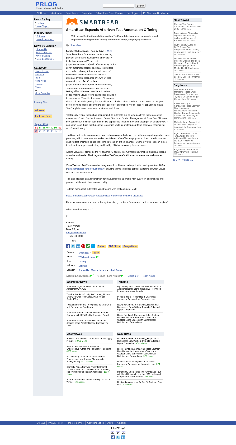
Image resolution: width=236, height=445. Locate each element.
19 (48, 131)
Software (40, 36)
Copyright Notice (95, 423)
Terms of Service (75, 423)
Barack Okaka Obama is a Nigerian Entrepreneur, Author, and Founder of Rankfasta (89, 347)
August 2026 (41, 124)
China (38, 87)
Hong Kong (40, 81)
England (39, 84)
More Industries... (45, 39)
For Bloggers (133, 13)
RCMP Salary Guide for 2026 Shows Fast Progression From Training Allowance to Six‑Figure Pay (86, 359)
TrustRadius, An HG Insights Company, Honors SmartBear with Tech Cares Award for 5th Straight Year (88, 296)
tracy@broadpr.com (76, 232)
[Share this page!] (118, 438)
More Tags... (42, 26)
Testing (40, 23)
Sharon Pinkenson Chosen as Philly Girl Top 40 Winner (187, 75)
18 (52, 131)
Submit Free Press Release (109, 13)
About (110, 423)
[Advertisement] (144, 74)
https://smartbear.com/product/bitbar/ (85, 168)
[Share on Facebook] (68, 246)
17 (56, 131)
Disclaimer (133, 276)
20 (44, 131)
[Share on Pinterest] (83, 246)
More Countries (42, 93)
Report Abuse (148, 276)
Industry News (41, 102)
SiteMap (40, 423)
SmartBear (75, 45)
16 (60, 131)
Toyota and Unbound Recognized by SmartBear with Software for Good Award (89, 306)
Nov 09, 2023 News (183, 160)
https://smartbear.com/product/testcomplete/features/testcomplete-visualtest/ (104, 195)
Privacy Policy (55, 423)
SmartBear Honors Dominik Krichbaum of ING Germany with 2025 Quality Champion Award (88, 314)
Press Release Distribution (50, 8)
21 (40, 131)
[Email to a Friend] (93, 246)
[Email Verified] (97, 257)
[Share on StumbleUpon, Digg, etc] (88, 246)
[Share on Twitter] (73, 246)
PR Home (41, 13)
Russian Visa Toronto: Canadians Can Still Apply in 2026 (187, 26)
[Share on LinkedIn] (78, 246)
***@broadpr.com (87, 257)
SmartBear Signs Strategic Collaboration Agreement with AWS (86, 287)
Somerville (41, 49)
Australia (39, 74)
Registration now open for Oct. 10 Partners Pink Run (186, 150)
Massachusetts (44, 52)
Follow (96, 252)
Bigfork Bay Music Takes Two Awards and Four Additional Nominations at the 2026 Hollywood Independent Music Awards (139, 289)
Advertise (121, 423)
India (37, 77)
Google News (130, 246)
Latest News (56, 13)
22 (36, 131)
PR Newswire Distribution (155, 13)
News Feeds (72, 13)
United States (43, 56)
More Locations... (45, 59)
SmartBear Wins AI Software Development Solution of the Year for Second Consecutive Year (87, 323)
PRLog (109, 51)
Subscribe (87, 13)
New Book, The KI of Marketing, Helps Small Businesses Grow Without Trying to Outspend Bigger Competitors (138, 307)
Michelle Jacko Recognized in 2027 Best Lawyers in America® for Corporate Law (136, 298)
